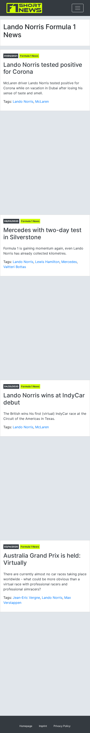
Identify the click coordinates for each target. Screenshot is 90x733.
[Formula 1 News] (24, 8)
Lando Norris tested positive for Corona (42, 68)
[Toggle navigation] (78, 8)
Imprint (43, 726)
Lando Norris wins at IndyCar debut (44, 399)
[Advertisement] (45, 163)
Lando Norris (23, 101)
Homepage (25, 726)
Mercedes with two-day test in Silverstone (42, 233)
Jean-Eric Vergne (26, 597)
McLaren (42, 101)
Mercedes (69, 262)
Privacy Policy (62, 726)
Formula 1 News (29, 55)
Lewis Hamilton (47, 262)
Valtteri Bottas (14, 267)
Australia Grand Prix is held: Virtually (42, 559)
